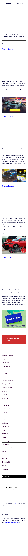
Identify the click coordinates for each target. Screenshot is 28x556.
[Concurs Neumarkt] (14, 181)
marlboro (5, 434)
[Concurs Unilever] (14, 327)
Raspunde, (9, 487)
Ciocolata (5, 394)
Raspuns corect (7, 448)
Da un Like (16, 503)
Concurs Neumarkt (8, 116)
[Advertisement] (14, 19)
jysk (3, 430)
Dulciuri (4, 412)
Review (4, 451)
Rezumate (5, 455)
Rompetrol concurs (8, 49)
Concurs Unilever (7, 257)
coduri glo (5, 398)
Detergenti (5, 405)
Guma (4, 419)
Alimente (5, 352)
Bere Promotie (6, 366)
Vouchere (5, 469)
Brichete (4, 373)
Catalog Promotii (7, 387)
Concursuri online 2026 (14, 3)
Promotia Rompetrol (8, 186)
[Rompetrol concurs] (14, 112)
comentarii (7, 476)
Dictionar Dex (6, 409)
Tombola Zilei (6, 462)
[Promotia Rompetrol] (14, 253)
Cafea (4, 377)
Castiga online (6, 384)
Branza (4, 370)
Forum (4, 416)
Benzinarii (5, 362)
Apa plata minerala (8, 355)
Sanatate (4, 458)
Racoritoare (5, 444)
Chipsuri (5, 391)
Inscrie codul (6, 426)
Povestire (5, 437)
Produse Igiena (7, 441)
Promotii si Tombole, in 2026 (12, 522)
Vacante (4, 465)
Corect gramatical (7, 402)
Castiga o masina (7, 380)
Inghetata (5, 423)
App (3, 359)
